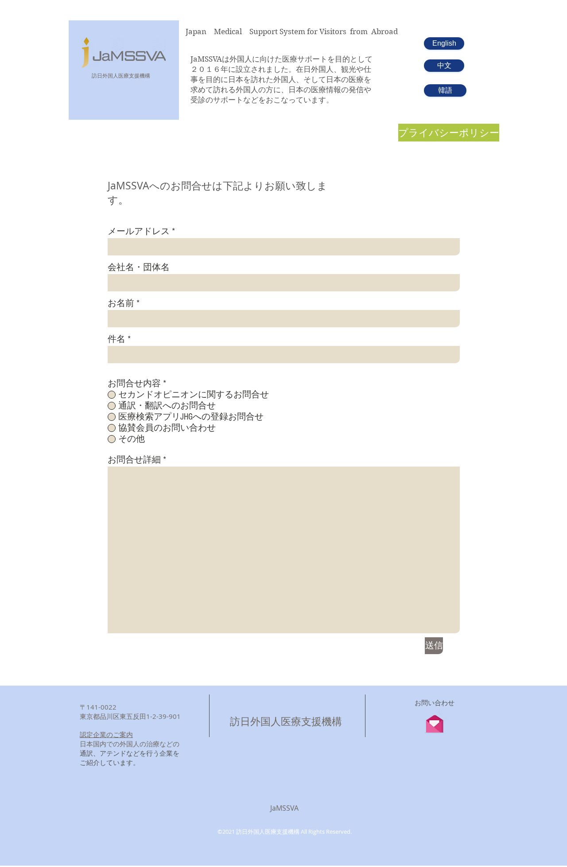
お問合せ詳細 (134, 459)
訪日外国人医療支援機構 (286, 721)
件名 (116, 339)
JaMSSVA (284, 808)
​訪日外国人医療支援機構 (121, 75)
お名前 (121, 303)
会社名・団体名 (139, 267)
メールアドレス (139, 231)
